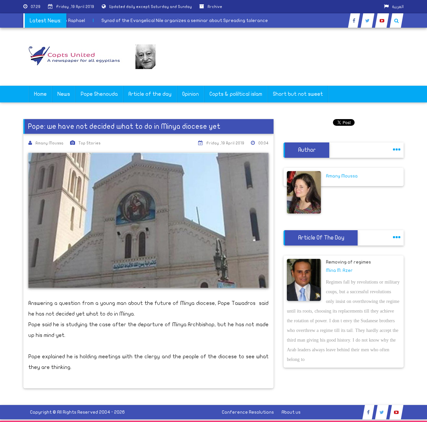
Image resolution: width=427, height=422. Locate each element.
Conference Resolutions (248, 412)
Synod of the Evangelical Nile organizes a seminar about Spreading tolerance (188, 20)
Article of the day (149, 94)
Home (40, 94)
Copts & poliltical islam (235, 94)
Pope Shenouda (99, 94)
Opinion (190, 94)
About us (291, 412)
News (63, 94)
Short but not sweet (298, 94)
